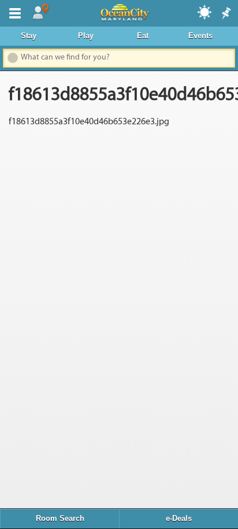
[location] (40, 12)
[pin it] (225, 14)
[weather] (205, 11)
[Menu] (13, 12)
